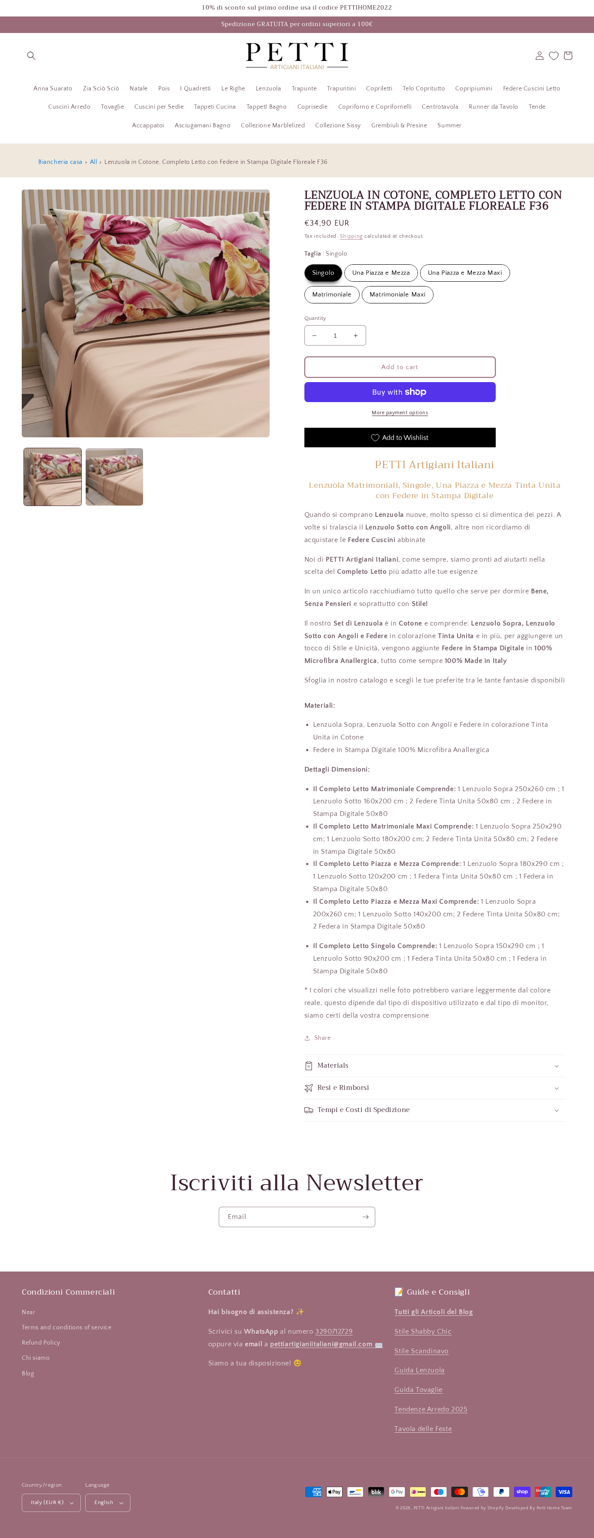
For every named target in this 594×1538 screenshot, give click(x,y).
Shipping (351, 236)
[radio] (323, 273)
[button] (31, 55)
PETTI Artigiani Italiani (436, 1508)
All (93, 162)
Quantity (315, 318)
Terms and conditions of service (67, 1327)
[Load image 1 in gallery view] (52, 477)
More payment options (400, 413)
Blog (28, 1373)
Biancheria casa (60, 162)
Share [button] (322, 1038)
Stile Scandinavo (421, 1351)
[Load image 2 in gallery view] (114, 477)
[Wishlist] (553, 55)
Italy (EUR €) (47, 1502)
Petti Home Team (555, 1508)
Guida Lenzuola (419, 1370)
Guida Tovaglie (418, 1390)
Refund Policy (41, 1342)
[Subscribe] (365, 1217)
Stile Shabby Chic (422, 1331)
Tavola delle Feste (423, 1429)
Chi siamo (36, 1358)
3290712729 (334, 1331)
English (103, 1502)
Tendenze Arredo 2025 (430, 1409)
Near (28, 1312)
